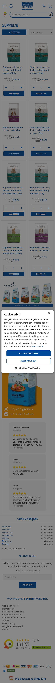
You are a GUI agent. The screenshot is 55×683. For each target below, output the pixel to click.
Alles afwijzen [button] (29, 360)
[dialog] (27, 341)
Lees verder (38, 346)
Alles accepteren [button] (28, 353)
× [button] (49, 313)
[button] (27, 367)
